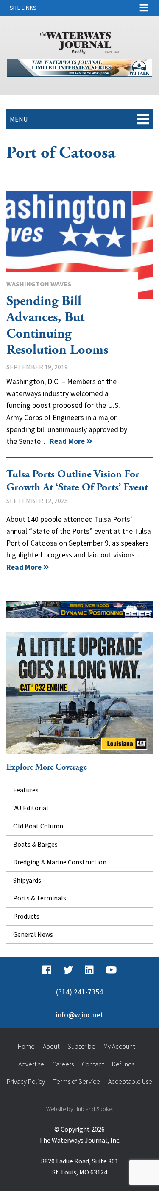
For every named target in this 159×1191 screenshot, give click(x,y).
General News (33, 934)
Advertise (31, 1064)
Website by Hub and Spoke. (79, 1109)
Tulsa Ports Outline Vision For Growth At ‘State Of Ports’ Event (77, 481)
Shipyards (27, 880)
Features (26, 790)
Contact (93, 1064)
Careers (63, 1064)
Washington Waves (38, 284)
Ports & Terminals (39, 898)
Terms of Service (76, 1081)
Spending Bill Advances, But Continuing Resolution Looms (79, 245)
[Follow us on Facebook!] (46, 970)
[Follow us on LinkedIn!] (89, 970)
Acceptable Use (130, 1081)
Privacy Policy (26, 1081)
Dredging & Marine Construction (59, 862)
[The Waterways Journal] (80, 41)
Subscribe (81, 1046)
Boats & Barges (35, 844)
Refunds (123, 1064)
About (51, 1046)
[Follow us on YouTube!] (111, 970)
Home (26, 1046)
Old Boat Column (38, 826)
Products (26, 916)
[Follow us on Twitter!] (68, 970)
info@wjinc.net (79, 1014)
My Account (119, 1046)
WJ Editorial (30, 807)
